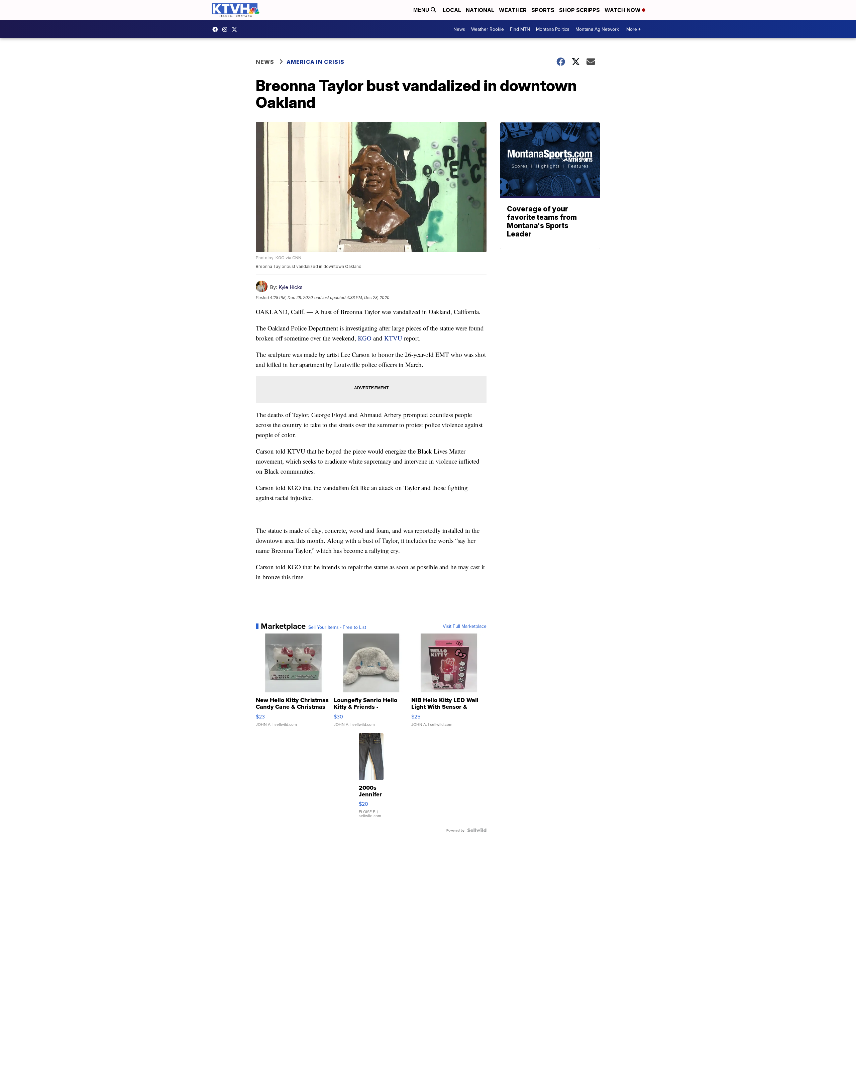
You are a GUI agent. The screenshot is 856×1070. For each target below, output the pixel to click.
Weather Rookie (487, 29)
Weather (513, 10)
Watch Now (623, 10)
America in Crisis (315, 62)
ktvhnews (226, 29)
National (480, 10)
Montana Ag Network (597, 29)
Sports (542, 10)
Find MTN (520, 29)
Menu (422, 10)
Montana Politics (552, 29)
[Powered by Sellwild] (477, 830)
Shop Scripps (579, 10)
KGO (364, 338)
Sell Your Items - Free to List (337, 627)
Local (452, 10)
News (459, 29)
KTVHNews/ (216, 29)
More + (633, 29)
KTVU (393, 338)
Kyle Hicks (291, 287)
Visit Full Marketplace (465, 626)
